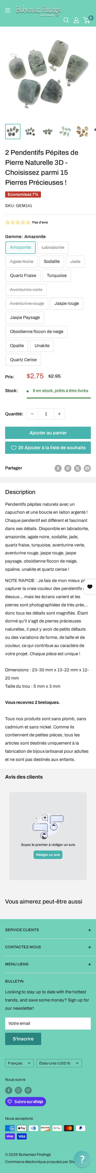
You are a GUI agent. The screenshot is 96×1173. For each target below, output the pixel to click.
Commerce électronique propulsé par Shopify (43, 1162)
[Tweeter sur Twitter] (77, 468)
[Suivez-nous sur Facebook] (8, 1090)
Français (15, 1063)
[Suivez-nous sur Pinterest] (28, 1090)
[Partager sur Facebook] (58, 468)
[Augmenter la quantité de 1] (59, 413)
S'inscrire (23, 1038)
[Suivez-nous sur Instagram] (18, 1090)
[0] (86, 20)
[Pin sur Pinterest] (67, 468)
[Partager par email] (87, 468)
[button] (82, 1159)
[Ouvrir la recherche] (66, 20)
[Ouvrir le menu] (7, 10)
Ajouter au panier (48, 432)
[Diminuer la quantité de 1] (32, 413)
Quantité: (14, 414)
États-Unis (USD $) (54, 1063)
